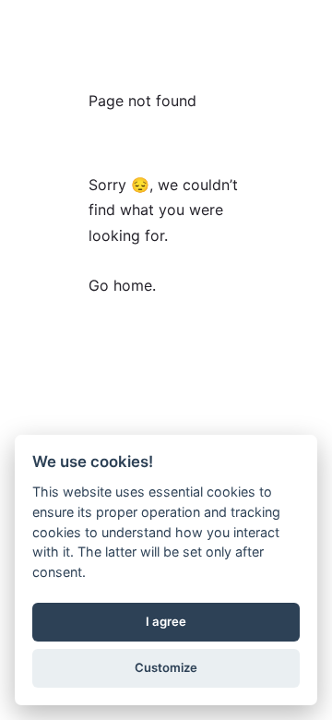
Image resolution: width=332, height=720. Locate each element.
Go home (120, 285)
